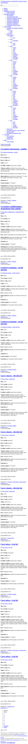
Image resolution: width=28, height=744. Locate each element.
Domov (5, 8)
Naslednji (6, 726)
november (15, 57)
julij (14, 37)
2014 (11, 75)
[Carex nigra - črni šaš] (6, 547)
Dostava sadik (10, 131)
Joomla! (22, 734)
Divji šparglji (10, 15)
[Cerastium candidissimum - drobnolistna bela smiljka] (14, 213)
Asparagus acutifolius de (13, 21)
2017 (11, 42)
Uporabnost (10, 137)
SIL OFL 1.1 (3, 741)
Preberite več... (4, 201)
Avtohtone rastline (11, 369)
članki (5, 140)
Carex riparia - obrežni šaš (11, 376)
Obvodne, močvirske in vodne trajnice (16, 482)
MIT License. (10, 739)
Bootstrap (3, 738)
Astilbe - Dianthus (11, 200)
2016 (11, 32)
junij (14, 44)
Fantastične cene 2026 (9, 11)
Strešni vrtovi (10, 138)
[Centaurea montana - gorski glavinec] (10, 273)
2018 (11, 30)
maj (14, 50)
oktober (15, 56)
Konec (5, 727)
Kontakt (6, 9)
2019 (11, 36)
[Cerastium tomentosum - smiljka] (9, 152)
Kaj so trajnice (10, 136)
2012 (11, 106)
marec (14, 63)
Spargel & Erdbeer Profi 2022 (14, 18)
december (15, 59)
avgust (14, 53)
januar (14, 47)
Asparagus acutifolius (9, 14)
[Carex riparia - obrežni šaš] (8, 379)
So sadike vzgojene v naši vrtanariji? (16, 130)
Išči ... (2, 5)
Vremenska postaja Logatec (13, 25)
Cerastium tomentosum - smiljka (14, 149)
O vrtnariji (9, 33)
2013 (11, 89)
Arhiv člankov (10, 141)
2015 (11, 60)
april (14, 43)
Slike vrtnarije (10, 35)
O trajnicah (6, 134)
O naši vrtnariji (7, 26)
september (15, 40)
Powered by (8, 742)
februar (15, 61)
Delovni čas (10, 129)
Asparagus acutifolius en (13, 19)
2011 (11, 120)
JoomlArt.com (17, 734)
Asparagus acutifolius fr (13, 22)
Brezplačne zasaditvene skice (14, 133)
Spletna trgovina (11, 12)
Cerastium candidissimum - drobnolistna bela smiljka (12, 208)
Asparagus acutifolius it (12, 23)
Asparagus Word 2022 (12, 16)
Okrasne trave (10, 538)
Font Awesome (16, 739)
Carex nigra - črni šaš (9, 544)
